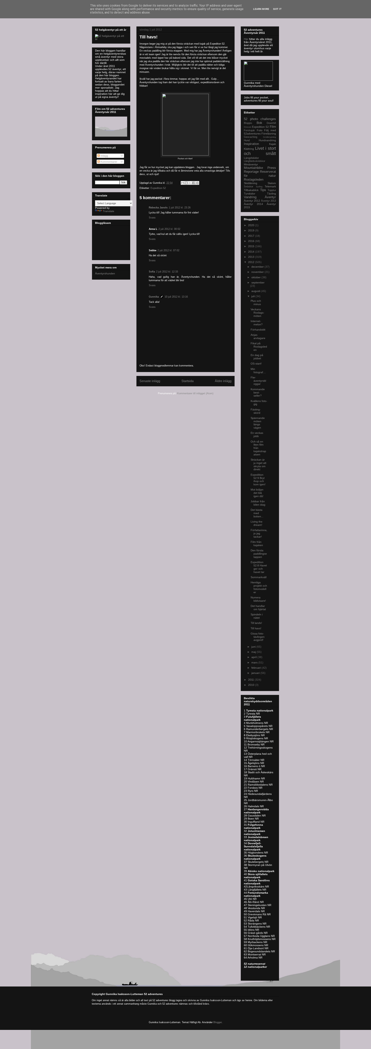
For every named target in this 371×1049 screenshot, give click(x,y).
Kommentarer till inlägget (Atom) (195, 393)
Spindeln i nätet (257, 616)
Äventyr (270, 197)
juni (253, 646)
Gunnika (154, 296)
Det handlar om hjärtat (258, 607)
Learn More (261, 9)
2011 (251, 679)
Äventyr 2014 (253, 204)
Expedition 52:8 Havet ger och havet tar (259, 567)
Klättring (249, 148)
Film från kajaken (257, 543)
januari (255, 672)
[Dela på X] (190, 183)
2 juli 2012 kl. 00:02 (169, 229)
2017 (251, 235)
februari (256, 667)
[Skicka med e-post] (183, 183)
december (258, 266)
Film (273, 127)
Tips (263, 190)
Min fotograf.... (258, 370)
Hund (247, 140)
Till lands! (256, 622)
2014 (251, 251)
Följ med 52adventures (260, 132)
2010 (251, 684)
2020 (251, 225)
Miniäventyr (251, 164)
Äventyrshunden (105, 273)
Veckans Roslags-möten (257, 312)
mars (254, 662)
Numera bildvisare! (258, 599)
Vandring (250, 197)
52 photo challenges (260, 119)
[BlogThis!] (186, 183)
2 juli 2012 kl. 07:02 (168, 250)
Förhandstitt (258, 329)
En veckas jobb (257, 434)
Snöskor (248, 186)
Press (271, 168)
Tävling (271, 193)
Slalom (272, 183)
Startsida (187, 381)
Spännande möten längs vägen (258, 422)
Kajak (272, 144)
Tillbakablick (251, 190)
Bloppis (248, 123)
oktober (256, 277)
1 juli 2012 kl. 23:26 (180, 207)
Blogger (217, 1022)
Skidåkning (250, 183)
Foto (259, 130)
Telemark (270, 186)
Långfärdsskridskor (254, 161)
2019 (251, 230)
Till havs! (256, 628)
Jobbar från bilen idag (258, 503)
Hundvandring (267, 140)
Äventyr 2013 (268, 201)
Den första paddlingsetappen (259, 553)
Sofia (152, 271)
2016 (251, 241)
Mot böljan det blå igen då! (257, 493)
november (258, 271)
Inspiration (251, 144)
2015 (251, 246)
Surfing (259, 186)
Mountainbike (253, 168)
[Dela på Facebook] (194, 183)
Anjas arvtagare (258, 336)
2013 (251, 256)
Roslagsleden (253, 179)
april (254, 657)
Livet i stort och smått (260, 151)
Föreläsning (268, 133)
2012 (251, 262)
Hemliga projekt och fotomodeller (259, 587)
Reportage (251, 171)
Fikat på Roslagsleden (259, 346)
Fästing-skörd (256, 411)
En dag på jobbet (257, 357)
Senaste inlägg (150, 381)
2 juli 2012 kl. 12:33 (167, 271)
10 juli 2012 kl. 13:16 (176, 296)
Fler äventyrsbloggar (258, 381)
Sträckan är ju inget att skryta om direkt (258, 464)
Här (246, 39)
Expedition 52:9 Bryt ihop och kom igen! (258, 479)
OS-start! (256, 363)
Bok (259, 123)
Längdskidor (251, 157)
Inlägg (104, 155)
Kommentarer (108, 161)
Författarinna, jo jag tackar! (259, 533)
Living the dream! (256, 523)
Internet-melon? (257, 323)
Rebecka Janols (158, 207)
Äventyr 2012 (252, 200)
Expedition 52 (158, 188)
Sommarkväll (258, 577)
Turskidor (249, 193)
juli (253, 296)
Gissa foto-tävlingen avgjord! (258, 637)
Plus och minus (256, 302)
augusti (256, 291)
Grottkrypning (269, 137)
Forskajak (249, 130)
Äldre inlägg (223, 381)
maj (254, 651)
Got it (277, 9)
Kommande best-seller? (258, 392)
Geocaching (250, 137)
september (258, 282)
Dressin (247, 127)
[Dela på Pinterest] (197, 183)
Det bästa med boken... (257, 513)
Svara (152, 217)
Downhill (271, 123)
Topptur (272, 190)
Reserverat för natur (260, 173)
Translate (108, 211)
